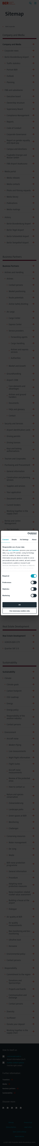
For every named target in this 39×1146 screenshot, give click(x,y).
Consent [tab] (5, 539)
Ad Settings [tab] (24, 539)
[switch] (34, 582)
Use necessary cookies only (19, 611)
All (19, 605)
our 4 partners (13, 550)
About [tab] (34, 539)
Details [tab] (14, 539)
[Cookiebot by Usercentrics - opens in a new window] (28, 533)
